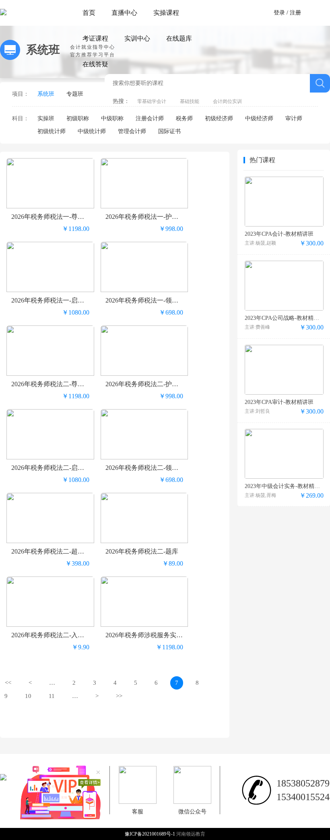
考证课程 (95, 38)
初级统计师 (51, 131)
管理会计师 (132, 131)
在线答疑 (95, 64)
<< (8, 682)
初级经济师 (219, 118)
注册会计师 (150, 118)
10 (28, 696)
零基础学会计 (151, 101)
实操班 (45, 118)
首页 (88, 12)
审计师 (293, 118)
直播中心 (124, 12)
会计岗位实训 (227, 101)
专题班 (74, 94)
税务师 (184, 118)
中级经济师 (259, 118)
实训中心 (137, 38)
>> (119, 696)
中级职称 (112, 118)
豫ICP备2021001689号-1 (150, 834)
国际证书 (169, 131)
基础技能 (189, 101)
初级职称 (77, 118)
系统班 (45, 94)
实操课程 (166, 12)
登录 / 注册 (287, 13)
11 (52, 696)
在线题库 (179, 38)
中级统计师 (92, 131)
